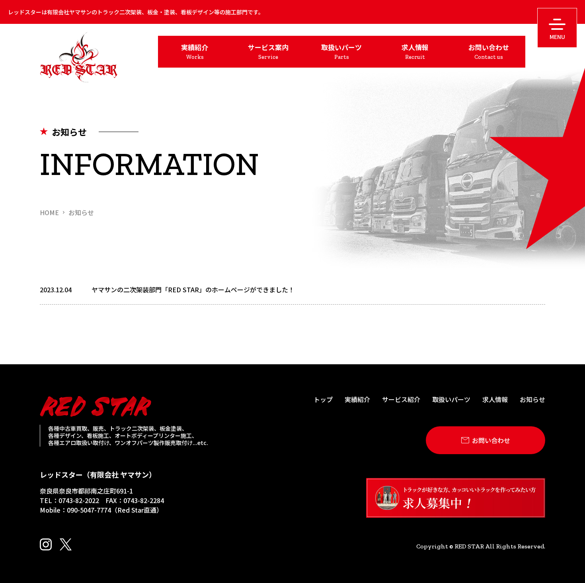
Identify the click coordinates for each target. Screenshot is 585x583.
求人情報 (495, 399)
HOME (49, 212)
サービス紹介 (401, 399)
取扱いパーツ (451, 399)
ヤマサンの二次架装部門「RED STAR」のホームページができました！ (193, 289)
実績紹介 (357, 399)
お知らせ (81, 212)
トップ (323, 399)
